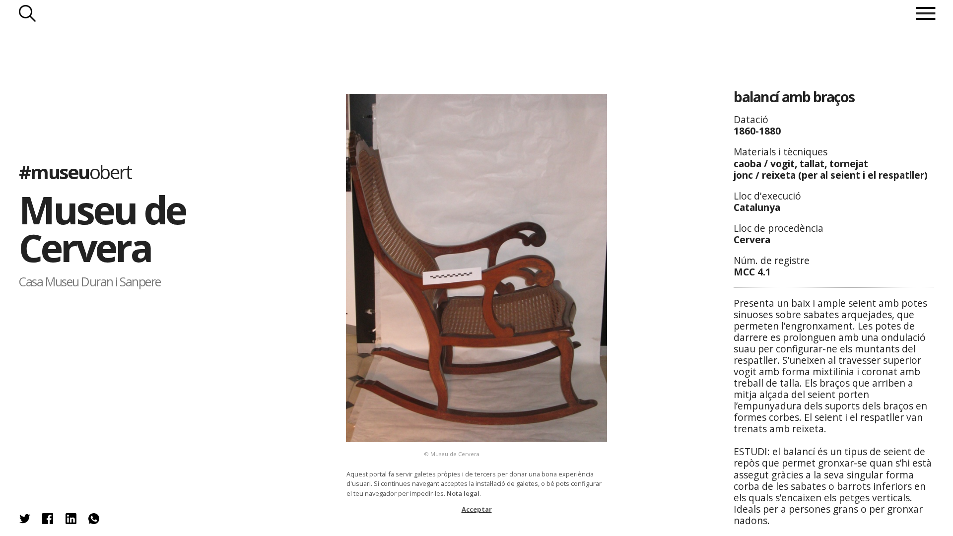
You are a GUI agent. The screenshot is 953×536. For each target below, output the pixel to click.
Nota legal (463, 493)
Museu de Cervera (102, 229)
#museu (75, 172)
